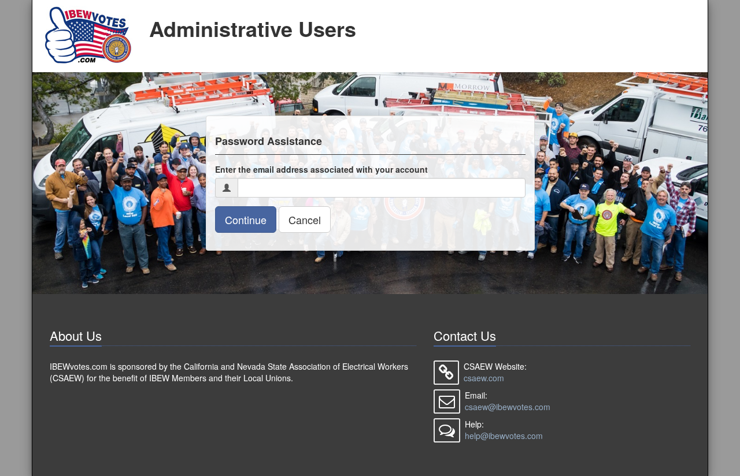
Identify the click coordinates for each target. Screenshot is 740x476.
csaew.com (484, 378)
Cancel (304, 219)
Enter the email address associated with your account (321, 169)
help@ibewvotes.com (504, 435)
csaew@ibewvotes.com (507, 406)
